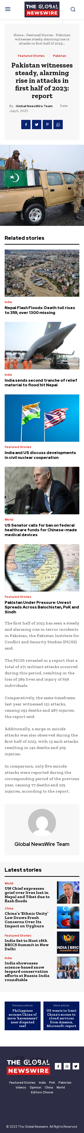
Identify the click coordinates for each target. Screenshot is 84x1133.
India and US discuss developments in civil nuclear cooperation (40, 455)
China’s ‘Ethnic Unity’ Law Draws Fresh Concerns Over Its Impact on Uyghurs (26, 919)
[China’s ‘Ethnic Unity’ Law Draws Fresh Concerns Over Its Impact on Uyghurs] (68, 917)
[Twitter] (36, 124)
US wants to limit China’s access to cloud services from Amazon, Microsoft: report (61, 1018)
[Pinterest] (47, 124)
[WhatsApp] (58, 124)
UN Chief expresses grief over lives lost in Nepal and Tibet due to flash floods (27, 894)
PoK (52, 1083)
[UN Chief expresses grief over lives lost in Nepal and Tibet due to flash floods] (68, 892)
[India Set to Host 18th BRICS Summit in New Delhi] (68, 942)
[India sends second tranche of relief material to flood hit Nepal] (42, 345)
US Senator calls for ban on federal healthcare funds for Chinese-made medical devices (41, 530)
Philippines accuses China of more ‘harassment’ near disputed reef (22, 1018)
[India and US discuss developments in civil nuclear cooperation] (42, 418)
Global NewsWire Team (34, 106)
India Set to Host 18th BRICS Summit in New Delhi (27, 944)
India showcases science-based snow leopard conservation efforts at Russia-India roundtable (27, 971)
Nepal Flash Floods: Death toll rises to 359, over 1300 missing (40, 310)
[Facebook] (26, 124)
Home (18, 35)
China (9, 908)
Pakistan (59, 56)
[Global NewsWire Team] (42, 823)
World (9, 519)
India (8, 302)
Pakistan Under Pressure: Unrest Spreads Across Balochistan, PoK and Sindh (42, 607)
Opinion (35, 1087)
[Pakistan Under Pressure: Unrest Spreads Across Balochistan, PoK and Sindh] (42, 568)
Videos (21, 1087)
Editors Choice (42, 1092)
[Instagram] (67, 1066)
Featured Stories (39, 35)
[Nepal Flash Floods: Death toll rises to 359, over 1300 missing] (42, 273)
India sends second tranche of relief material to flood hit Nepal (41, 382)
